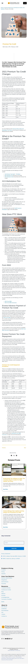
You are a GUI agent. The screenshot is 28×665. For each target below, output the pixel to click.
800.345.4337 (11, 650)
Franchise (3, 583)
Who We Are (4, 606)
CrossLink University (5, 588)
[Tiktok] (11, 638)
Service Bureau (4, 581)
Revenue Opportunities (6, 578)
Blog (2, 591)
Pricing (2, 571)
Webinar (3, 593)
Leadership (4, 608)
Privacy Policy (5, 657)
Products (3, 570)
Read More (5, 489)
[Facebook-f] (2, 638)
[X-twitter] (4, 638)
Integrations (4, 580)
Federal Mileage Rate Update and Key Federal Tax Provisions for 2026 (13, 511)
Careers (3, 614)
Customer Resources (8, 7)
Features (3, 573)
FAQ (2, 612)
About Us (4, 605)
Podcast (3, 595)
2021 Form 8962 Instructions (11, 302)
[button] (2, 3)
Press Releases (4, 610)
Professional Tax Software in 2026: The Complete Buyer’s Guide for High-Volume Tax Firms (14, 480)
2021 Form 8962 (8, 301)
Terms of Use (12, 657)
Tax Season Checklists (6, 599)
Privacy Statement (5, 553)
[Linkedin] (9, 638)
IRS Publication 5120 (9, 176)
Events (2, 601)
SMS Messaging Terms (12, 658)
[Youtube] (6, 638)
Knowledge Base (5, 597)
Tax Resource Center (18, 7)
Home (2, 7)
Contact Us (4, 616)
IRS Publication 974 (9, 175)
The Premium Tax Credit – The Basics (12, 174)
